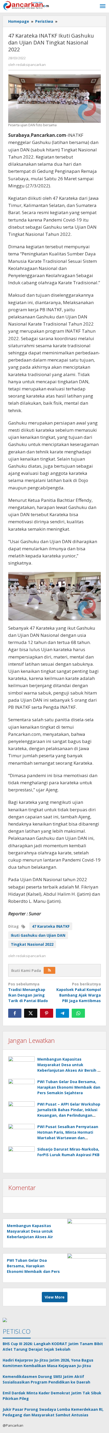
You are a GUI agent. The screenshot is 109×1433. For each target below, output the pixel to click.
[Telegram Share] (62, 1013)
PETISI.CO (17, 1331)
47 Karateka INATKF (51, 926)
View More (55, 1297)
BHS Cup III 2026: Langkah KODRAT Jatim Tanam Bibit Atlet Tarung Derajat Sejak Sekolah (53, 1346)
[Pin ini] (46, 1013)
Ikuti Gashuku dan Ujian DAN (38, 935)
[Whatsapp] (78, 1013)
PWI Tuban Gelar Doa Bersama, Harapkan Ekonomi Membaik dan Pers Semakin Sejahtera (68, 1087)
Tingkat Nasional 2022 (32, 944)
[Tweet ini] (30, 1013)
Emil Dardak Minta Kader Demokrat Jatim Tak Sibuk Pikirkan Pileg (52, 1395)
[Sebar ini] (14, 1013)
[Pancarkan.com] (26, 5)
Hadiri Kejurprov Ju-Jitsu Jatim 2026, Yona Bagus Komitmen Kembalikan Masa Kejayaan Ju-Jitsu (48, 1363)
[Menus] (102, 6)
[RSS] (49, 970)
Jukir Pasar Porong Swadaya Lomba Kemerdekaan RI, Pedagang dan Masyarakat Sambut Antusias (53, 1412)
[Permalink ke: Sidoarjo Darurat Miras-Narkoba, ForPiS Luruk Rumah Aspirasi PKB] (21, 1156)
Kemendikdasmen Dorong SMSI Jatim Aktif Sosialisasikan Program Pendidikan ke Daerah (46, 1379)
